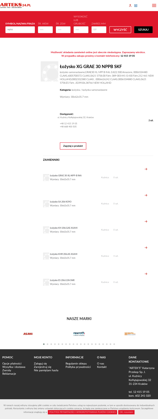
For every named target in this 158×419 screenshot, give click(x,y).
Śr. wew (43, 23)
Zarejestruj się (42, 367)
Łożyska (76, 90)
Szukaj (143, 29)
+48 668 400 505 (68, 127)
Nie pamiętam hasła (46, 370)
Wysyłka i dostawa (13, 367)
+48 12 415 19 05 (68, 124)
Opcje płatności (11, 363)
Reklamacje (9, 373)
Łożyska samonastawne (94, 90)
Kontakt (101, 367)
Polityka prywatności (78, 367)
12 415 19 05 (128, 56)
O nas (100, 363)
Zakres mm (98, 23)
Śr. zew (60, 23)
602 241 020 (143, 396)
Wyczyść (120, 30)
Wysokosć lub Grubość (80, 20)
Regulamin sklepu (76, 363)
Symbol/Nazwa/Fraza (20, 23)
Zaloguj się (40, 363)
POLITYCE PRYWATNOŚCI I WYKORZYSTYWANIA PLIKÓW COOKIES (82, 412)
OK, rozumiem (126, 412)
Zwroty (6, 370)
